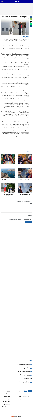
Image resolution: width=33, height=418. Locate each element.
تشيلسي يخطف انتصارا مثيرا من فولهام (26, 368)
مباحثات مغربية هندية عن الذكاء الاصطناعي (25, 369)
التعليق (30, 203)
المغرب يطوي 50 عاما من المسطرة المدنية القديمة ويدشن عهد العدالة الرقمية (20, 362)
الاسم (31, 211)
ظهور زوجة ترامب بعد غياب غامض (8, 194)
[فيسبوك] (31, 399)
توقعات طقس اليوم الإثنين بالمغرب (26, 376)
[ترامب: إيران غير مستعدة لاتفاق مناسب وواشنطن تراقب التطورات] (25, 188)
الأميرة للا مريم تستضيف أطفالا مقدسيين (25, 381)
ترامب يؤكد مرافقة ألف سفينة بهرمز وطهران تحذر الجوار (8, 179)
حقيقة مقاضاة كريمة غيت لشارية (26, 365)
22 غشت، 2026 (24, 196)
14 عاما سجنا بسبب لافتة (28, 378)
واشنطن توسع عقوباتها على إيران (8, 164)
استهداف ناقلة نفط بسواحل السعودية (26, 374)
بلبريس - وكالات (25, 36)
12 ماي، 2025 (27, 37)
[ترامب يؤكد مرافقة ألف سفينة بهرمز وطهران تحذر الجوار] (8, 173)
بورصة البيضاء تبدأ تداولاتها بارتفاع (26, 372)
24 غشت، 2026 (24, 181)
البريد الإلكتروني (29, 215)
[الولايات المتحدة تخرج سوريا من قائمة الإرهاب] (25, 159)
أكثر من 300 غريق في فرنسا (27, 379)
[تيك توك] (25, 399)
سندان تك (12, 416)
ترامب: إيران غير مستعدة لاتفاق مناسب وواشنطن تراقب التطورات (25, 195)
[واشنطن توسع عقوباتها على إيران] (8, 159)
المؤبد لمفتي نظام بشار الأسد (27, 375)
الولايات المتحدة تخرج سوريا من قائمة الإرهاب (25, 164)
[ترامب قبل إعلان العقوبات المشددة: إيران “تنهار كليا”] (25, 173)
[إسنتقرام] (27, 399)
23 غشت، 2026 (7, 181)
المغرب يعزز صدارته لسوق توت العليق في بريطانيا (24, 364)
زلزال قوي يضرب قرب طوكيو (27, 382)
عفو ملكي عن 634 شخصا (28, 367)
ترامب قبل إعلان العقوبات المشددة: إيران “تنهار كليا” (25, 179)
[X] (31, 401)
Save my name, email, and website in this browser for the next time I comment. (19, 219)
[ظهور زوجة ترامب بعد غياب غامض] (8, 188)
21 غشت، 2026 (7, 195)
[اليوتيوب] (29, 399)
